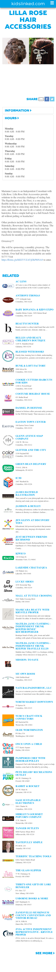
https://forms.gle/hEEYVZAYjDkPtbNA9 (22, 259)
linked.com (28, 3)
